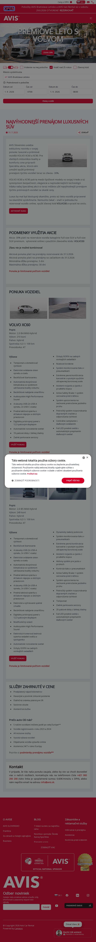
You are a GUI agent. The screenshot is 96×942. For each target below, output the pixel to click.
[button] (25, 480)
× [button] (87, 457)
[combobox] (83, 457)
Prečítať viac (32, 473)
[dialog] (48, 471)
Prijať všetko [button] (73, 480)
